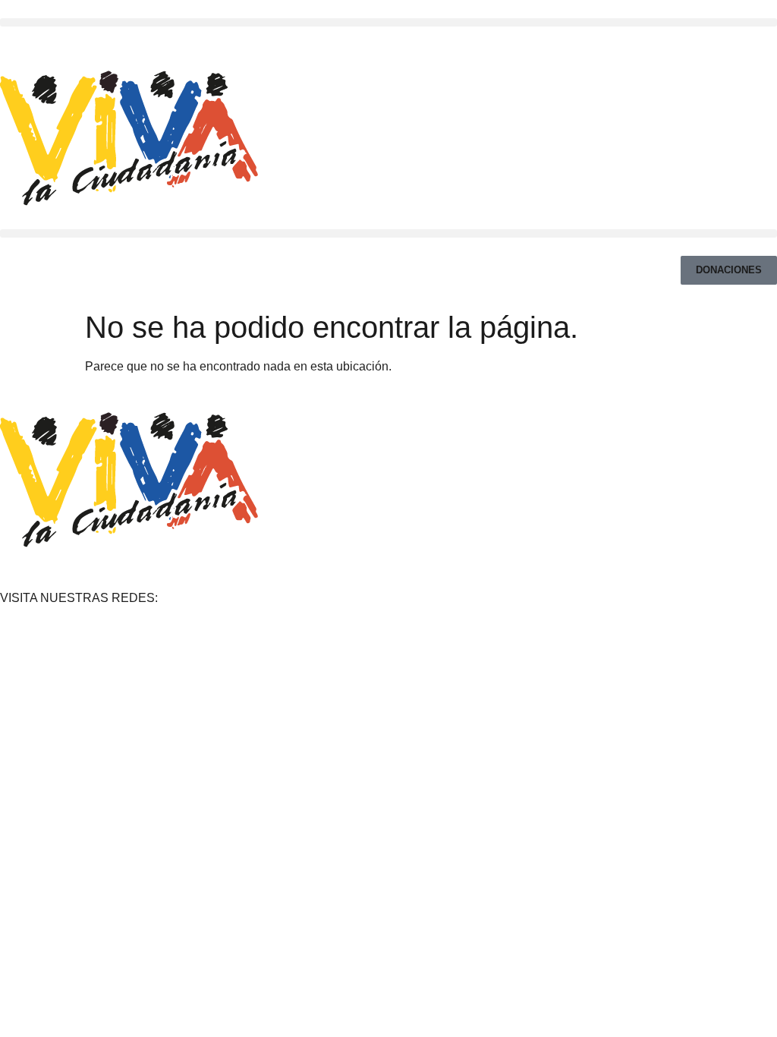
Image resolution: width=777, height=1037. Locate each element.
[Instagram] (20, 41)
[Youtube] (49, 41)
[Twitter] (34, 41)
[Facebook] (5, 41)
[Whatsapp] (63, 41)
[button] (388, 22)
